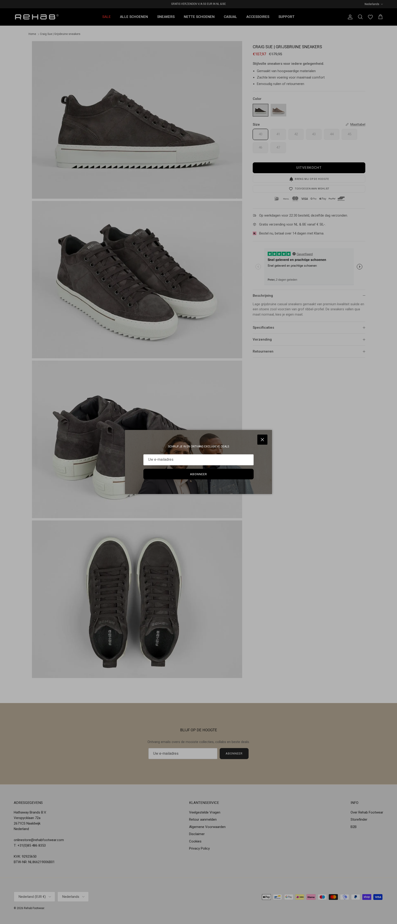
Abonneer (198, 474)
